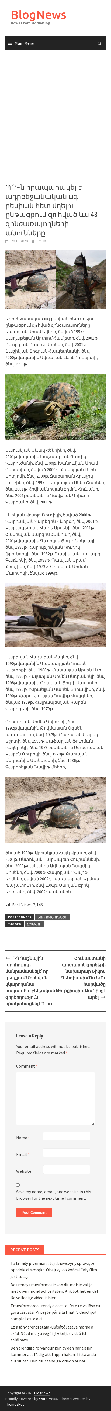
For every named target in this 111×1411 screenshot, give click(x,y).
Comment (27, 1066)
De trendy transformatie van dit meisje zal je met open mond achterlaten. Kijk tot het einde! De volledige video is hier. (54, 1291)
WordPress (48, 1398)
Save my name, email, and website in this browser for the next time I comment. (53, 1195)
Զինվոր (34, 924)
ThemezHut (14, 1404)
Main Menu (24, 43)
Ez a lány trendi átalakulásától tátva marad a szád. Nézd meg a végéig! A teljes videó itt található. (52, 1333)
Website (23, 1171)
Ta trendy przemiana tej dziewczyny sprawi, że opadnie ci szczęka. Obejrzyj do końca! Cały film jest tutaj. (54, 1270)
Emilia (41, 241)
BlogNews (38, 14)
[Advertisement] (55, 116)
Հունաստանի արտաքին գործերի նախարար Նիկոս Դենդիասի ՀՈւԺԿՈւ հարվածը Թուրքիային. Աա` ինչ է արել (81, 977)
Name (23, 1137)
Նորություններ (52, 917)
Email (23, 1154)
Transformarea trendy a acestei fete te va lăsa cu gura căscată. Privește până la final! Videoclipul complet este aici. (55, 1312)
